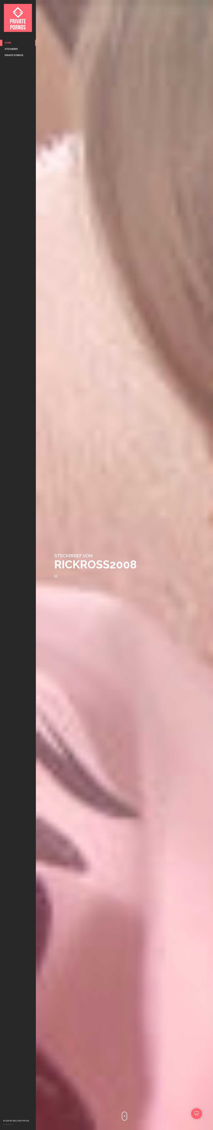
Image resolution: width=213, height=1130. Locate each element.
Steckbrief (11, 49)
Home (8, 43)
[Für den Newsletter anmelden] (196, 1113)
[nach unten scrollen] (124, 1116)
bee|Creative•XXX (21, 1120)
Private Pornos (14, 55)
